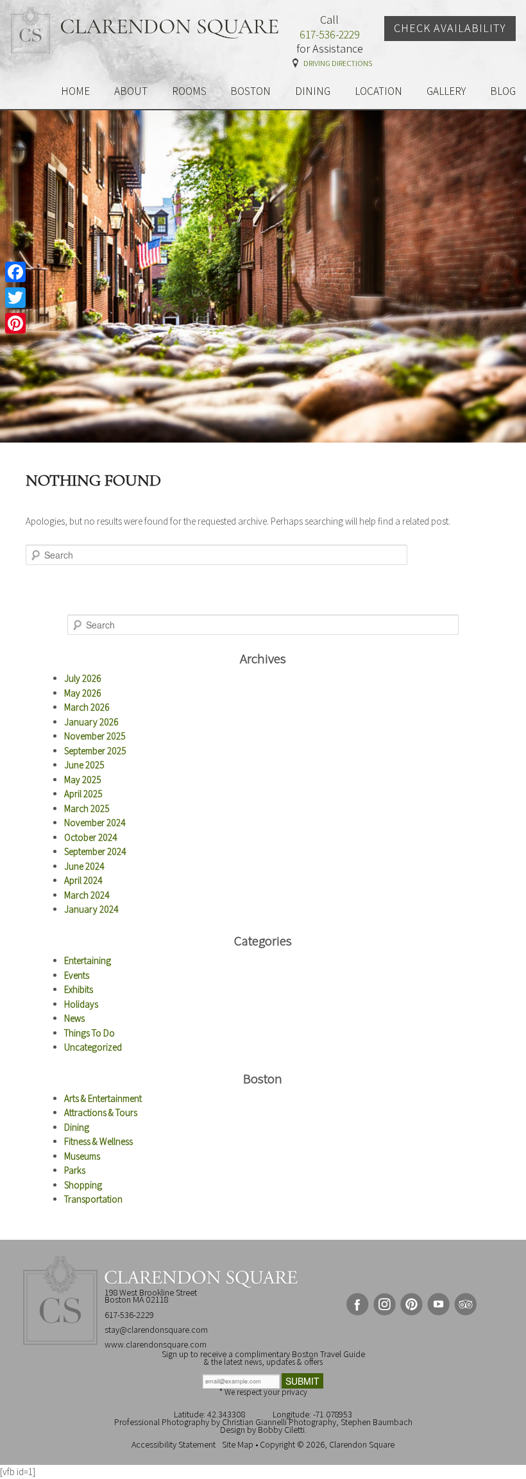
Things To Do (89, 1033)
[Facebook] (15, 272)
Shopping (83, 1185)
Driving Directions (337, 63)
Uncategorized (93, 1047)
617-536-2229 (330, 35)
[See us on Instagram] (384, 1304)
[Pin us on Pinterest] (411, 1304)
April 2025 (83, 794)
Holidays (81, 1004)
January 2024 (91, 909)
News (74, 1018)
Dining (76, 1127)
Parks (74, 1170)
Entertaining (87, 960)
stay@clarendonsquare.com (156, 1329)
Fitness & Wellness (98, 1141)
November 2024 (95, 822)
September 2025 (95, 751)
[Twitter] (15, 297)
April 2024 (83, 880)
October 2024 (90, 837)
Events (76, 975)
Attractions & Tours (100, 1112)
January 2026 (91, 722)
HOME (75, 91)
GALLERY (446, 91)
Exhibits (78, 989)
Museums (82, 1156)
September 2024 (95, 851)
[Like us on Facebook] (357, 1304)
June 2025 (84, 765)
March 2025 (87, 808)
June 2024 (84, 866)
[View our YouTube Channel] (438, 1304)
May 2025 (82, 779)
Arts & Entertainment (103, 1098)
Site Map (237, 1444)
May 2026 (82, 693)
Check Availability (450, 28)
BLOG (503, 91)
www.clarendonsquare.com (156, 1344)
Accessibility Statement (174, 1444)
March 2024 (87, 895)
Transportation (93, 1199)
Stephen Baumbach (376, 1422)
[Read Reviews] (465, 1304)
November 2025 (95, 736)
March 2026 (87, 707)
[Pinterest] (15, 323)
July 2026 (82, 678)
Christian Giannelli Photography (279, 1422)
